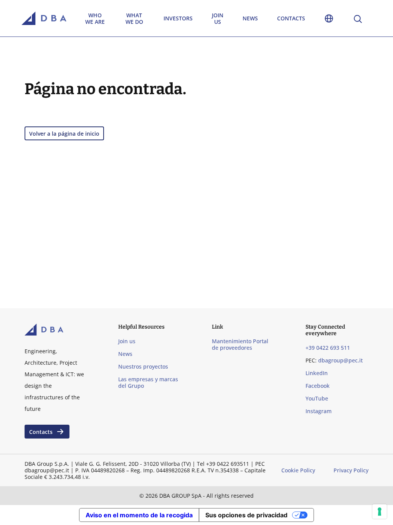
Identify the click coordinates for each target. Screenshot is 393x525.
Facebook (317, 385)
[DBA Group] (43, 18)
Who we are (95, 18)
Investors (178, 18)
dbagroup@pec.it (340, 360)
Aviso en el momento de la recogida (139, 515)
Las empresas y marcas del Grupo (148, 382)
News (250, 18)
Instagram (318, 411)
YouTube (316, 398)
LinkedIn (316, 373)
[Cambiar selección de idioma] (329, 18)
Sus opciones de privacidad (246, 515)
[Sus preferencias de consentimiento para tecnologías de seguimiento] (379, 511)
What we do (134, 18)
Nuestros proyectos (143, 366)
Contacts (291, 18)
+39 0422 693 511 (327, 347)
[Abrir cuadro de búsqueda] (357, 18)
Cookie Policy (298, 470)
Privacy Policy (351, 470)
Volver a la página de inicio (64, 133)
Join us (217, 18)
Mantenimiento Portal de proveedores (240, 344)
